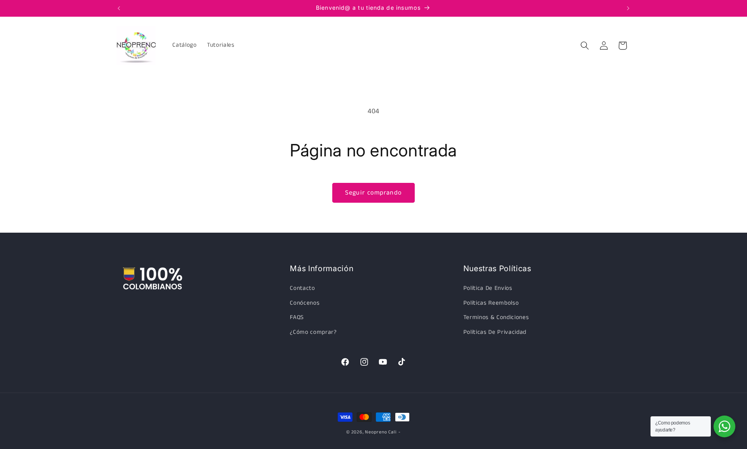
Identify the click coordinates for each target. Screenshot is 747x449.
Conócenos (304, 303)
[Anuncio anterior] (119, 8)
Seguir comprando (373, 192)
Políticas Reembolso (491, 303)
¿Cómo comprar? (313, 332)
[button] (584, 45)
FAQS (297, 317)
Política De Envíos (487, 288)
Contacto (302, 288)
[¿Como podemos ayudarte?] (724, 426)
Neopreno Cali (380, 432)
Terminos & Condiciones (496, 317)
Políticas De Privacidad (494, 332)
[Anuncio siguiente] (628, 8)
